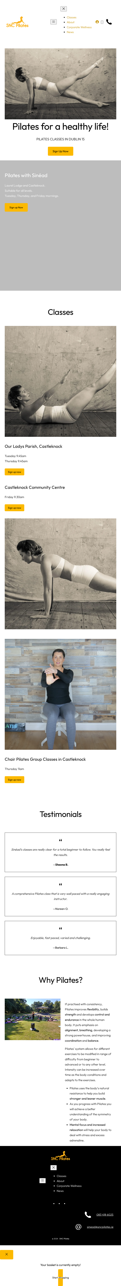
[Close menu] (63, 8)
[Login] (97, 22)
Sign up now (14, 471)
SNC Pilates (64, 1238)
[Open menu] (53, 21)
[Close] (6, 1254)
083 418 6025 (104, 1214)
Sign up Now (16, 207)
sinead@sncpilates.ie (100, 1227)
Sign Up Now (61, 151)
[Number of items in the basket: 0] (102, 22)
